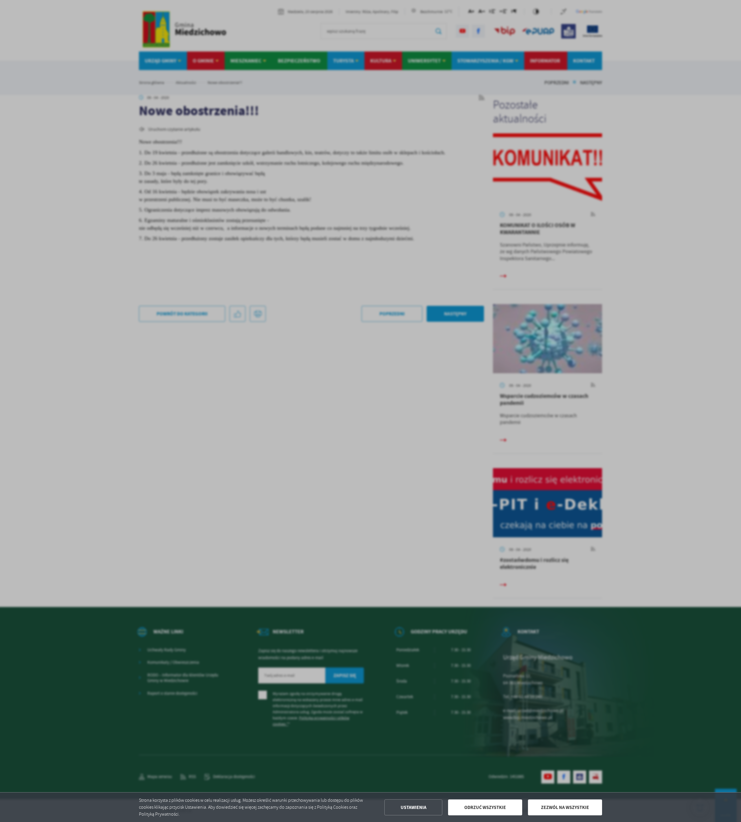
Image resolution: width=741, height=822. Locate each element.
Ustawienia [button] (413, 807)
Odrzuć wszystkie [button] (485, 807)
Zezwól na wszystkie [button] (565, 807)
